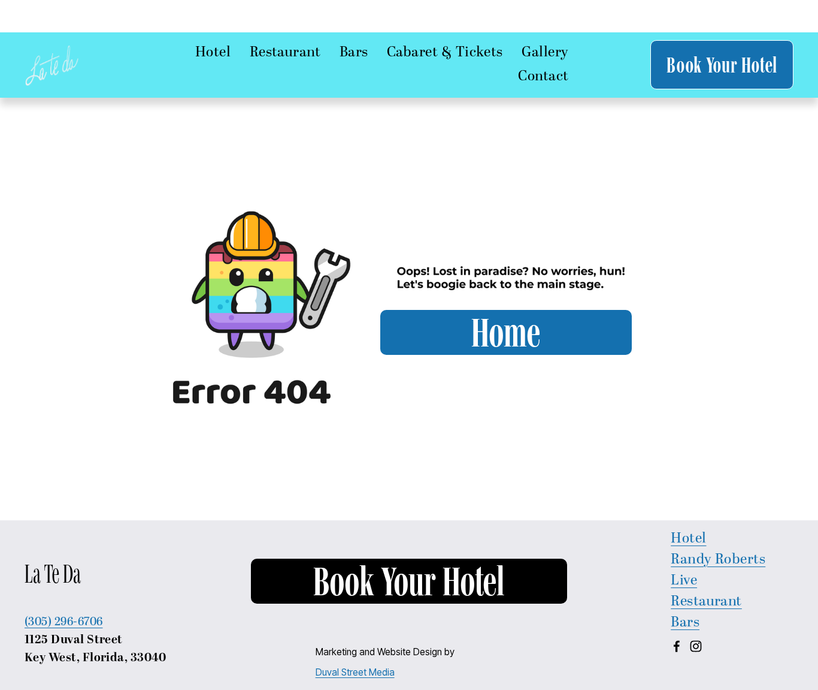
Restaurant (285, 52)
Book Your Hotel (721, 65)
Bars (685, 623)
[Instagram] (696, 646)
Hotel (688, 539)
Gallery (545, 52)
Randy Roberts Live (718, 570)
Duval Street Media (355, 672)
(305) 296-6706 (64, 622)
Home (505, 332)
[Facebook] (677, 646)
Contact (543, 76)
